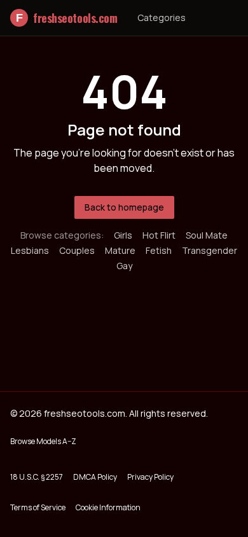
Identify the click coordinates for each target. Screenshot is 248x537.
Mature (120, 250)
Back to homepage (124, 207)
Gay (124, 266)
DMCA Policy (95, 476)
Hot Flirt (159, 235)
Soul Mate (207, 235)
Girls (123, 235)
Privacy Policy (150, 476)
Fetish (159, 250)
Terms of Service (37, 507)
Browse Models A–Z (43, 441)
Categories (161, 17)
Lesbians (30, 250)
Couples (77, 250)
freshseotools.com (66, 18)
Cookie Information (108, 507)
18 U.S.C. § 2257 (36, 476)
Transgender (209, 250)
